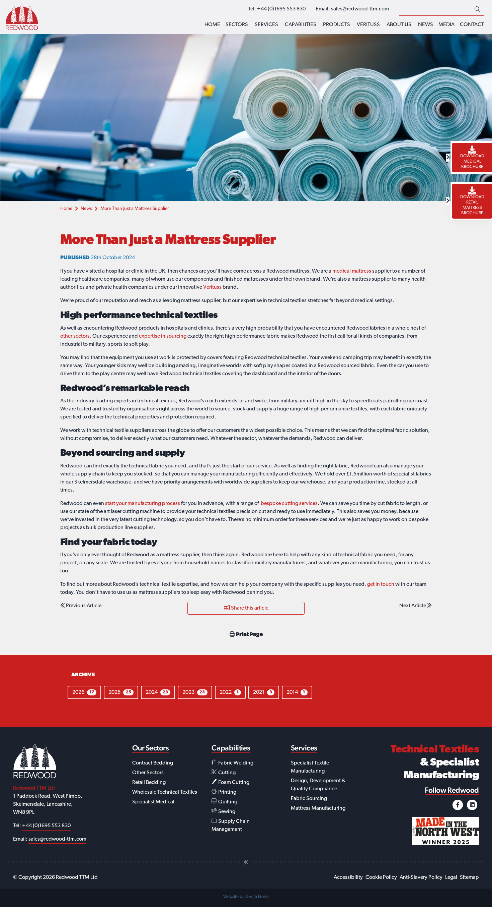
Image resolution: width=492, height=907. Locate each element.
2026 (83, 692)
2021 (262, 692)
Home (212, 24)
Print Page (249, 634)
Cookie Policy (381, 877)
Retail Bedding (149, 782)
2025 (119, 692)
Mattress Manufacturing (318, 808)
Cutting (226, 773)
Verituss (212, 287)
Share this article (249, 608)
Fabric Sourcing (309, 798)
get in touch (380, 584)
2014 (295, 692)
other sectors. (75, 336)
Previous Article (83, 606)
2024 (157, 692)
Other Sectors (148, 773)
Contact (472, 24)
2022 (229, 692)
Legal (451, 877)
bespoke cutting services (289, 503)
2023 (193, 692)
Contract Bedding (152, 763)
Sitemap (469, 877)
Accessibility (348, 877)
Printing (226, 792)
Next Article (413, 606)
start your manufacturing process (142, 503)
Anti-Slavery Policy (421, 877)
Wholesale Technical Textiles (164, 792)
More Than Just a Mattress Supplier (134, 208)
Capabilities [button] (300, 24)
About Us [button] (399, 24)
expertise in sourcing (162, 336)
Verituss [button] (368, 24)
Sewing (226, 811)
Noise (263, 897)
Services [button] (266, 24)
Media (446, 24)
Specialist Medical (153, 802)
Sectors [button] (237, 24)
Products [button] (336, 24)
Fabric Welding (235, 763)
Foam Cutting (233, 782)
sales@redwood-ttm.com (360, 9)
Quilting (227, 802)
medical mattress (351, 271)
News (425, 24)
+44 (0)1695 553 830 (281, 9)
